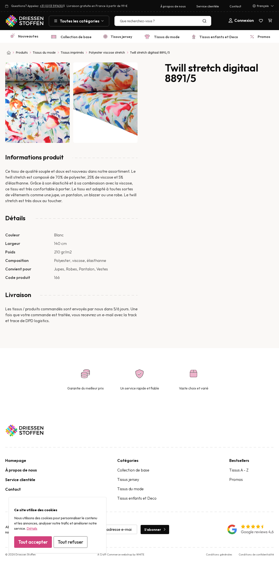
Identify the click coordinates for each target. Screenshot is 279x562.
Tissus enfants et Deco (218, 37)
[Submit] (205, 21)
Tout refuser (70, 542)
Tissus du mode (167, 37)
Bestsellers (239, 460)
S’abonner (152, 529)
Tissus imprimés (72, 53)
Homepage (15, 460)
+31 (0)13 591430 (51, 6)
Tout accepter (33, 542)
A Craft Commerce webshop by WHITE (120, 554)
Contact (235, 6)
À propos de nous (173, 6)
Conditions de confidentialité (256, 554)
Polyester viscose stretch (107, 53)
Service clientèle (207, 6)
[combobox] (162, 21)
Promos (264, 36)
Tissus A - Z (238, 470)
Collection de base (76, 37)
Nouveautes (28, 36)
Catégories (127, 460)
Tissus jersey (121, 36)
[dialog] (57, 525)
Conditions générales (219, 554)
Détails (32, 528)
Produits (22, 53)
